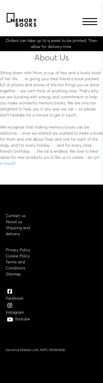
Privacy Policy (18, 249)
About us (14, 221)
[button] (88, 22)
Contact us (15, 215)
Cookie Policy (18, 255)
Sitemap (13, 274)
